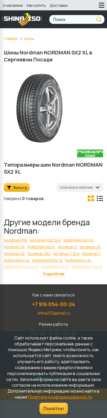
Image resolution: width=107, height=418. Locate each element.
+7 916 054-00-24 (53, 304)
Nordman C (67, 246)
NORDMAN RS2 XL (47, 260)
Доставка (59, 5)
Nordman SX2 (39, 253)
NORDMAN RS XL (41, 246)
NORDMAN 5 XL (17, 260)
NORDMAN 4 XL (78, 260)
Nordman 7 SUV (66, 253)
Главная (11, 38)
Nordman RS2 (15, 240)
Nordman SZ (14, 253)
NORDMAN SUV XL (78, 240)
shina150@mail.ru (53, 313)
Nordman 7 (91, 253)
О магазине (13, 5)
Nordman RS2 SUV (45, 240)
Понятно (53, 408)
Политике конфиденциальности (60, 397)
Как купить (36, 5)
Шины (29, 38)
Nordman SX (14, 246)
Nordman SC (90, 246)
